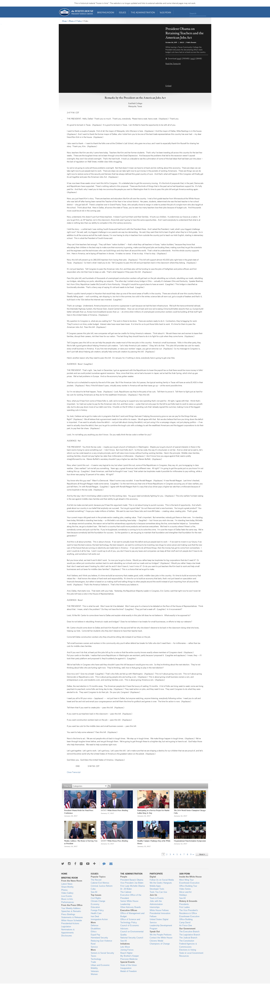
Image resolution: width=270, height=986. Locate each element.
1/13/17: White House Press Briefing (114, 840)
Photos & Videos (75, 21)
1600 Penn (165, 12)
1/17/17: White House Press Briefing (114, 810)
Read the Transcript (173, 63)
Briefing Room (105, 12)
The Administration (143, 12)
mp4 (179, 58)
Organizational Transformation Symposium (190, 840)
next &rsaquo (202, 854)
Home (76, 12)
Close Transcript (73, 772)
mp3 (193, 58)
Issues (122, 12)
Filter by (67, 786)
